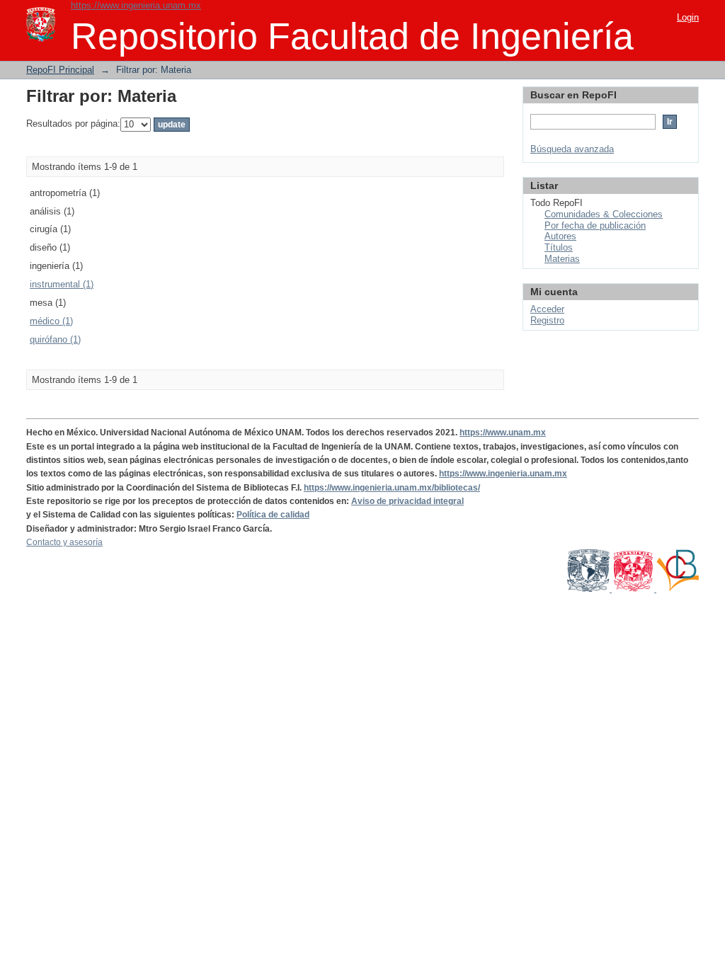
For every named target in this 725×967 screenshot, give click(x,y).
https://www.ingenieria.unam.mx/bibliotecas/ (392, 488)
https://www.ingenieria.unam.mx (136, 5)
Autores (560, 236)
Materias (562, 258)
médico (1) (51, 321)
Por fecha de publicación (595, 225)
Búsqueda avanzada (572, 149)
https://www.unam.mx (502, 432)
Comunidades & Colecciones (603, 214)
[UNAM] (589, 589)
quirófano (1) (55, 339)
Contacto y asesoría (64, 542)
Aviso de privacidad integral (407, 501)
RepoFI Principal (60, 69)
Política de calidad (272, 515)
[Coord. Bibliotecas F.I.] (677, 589)
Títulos (558, 247)
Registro (547, 320)
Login (688, 17)
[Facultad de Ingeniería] (634, 589)
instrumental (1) (61, 284)
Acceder (547, 309)
